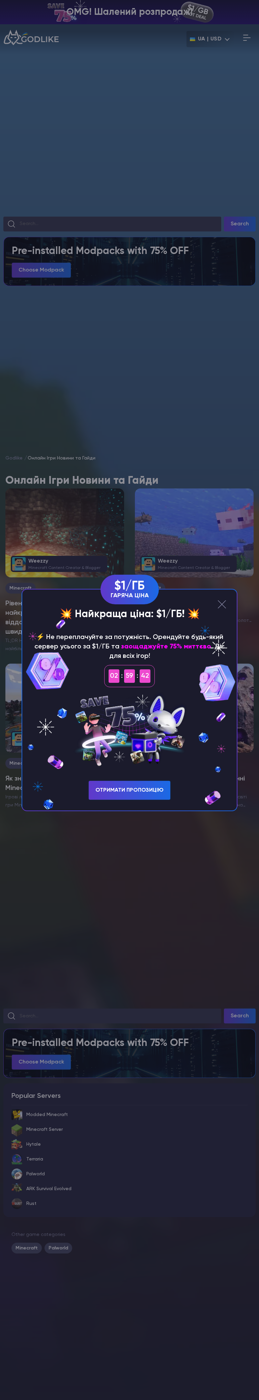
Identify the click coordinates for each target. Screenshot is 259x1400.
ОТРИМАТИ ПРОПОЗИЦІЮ (129, 790)
